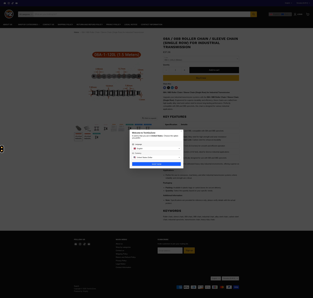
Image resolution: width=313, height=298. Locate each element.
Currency (138, 153)
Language (138, 144)
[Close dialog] (181, 131)
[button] (156, 148)
